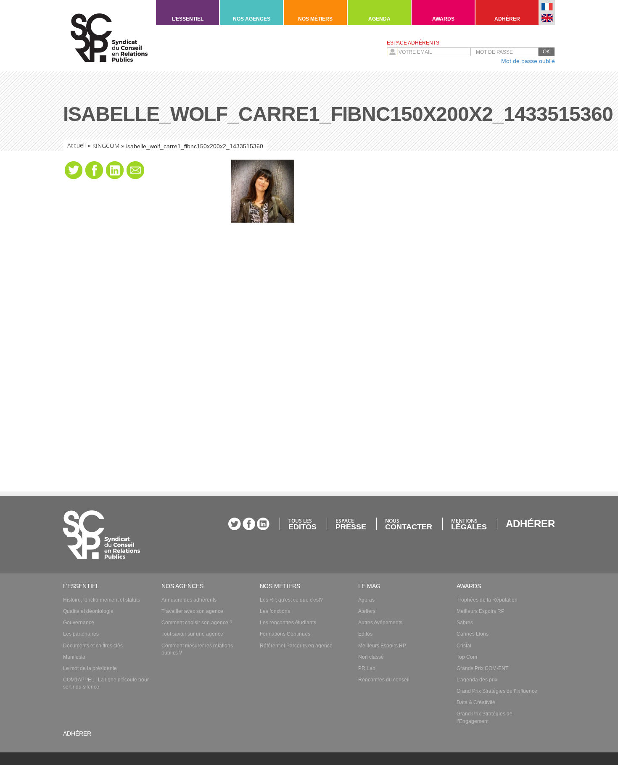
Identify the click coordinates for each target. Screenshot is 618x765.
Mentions (469, 523)
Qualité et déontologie (88, 611)
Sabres (465, 623)
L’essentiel (187, 19)
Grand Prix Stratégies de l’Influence (497, 691)
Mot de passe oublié (528, 61)
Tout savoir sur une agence (192, 634)
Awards (443, 19)
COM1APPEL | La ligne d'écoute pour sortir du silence (106, 683)
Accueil (76, 145)
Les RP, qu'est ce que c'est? (291, 600)
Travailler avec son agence (192, 611)
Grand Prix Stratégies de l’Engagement (484, 717)
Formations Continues (285, 634)
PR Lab (366, 668)
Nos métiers (315, 19)
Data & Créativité (476, 702)
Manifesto (74, 657)
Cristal (464, 646)
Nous (408, 523)
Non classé (371, 657)
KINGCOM (105, 146)
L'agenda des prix (477, 680)
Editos (365, 634)
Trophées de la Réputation (487, 600)
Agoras (366, 600)
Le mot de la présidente (90, 668)
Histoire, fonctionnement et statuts (101, 600)
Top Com (467, 657)
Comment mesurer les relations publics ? (197, 649)
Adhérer (507, 19)
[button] (547, 51)
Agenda (379, 19)
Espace (350, 523)
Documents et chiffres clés (93, 646)
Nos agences (251, 19)
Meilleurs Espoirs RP (382, 646)
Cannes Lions (473, 634)
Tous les (302, 523)
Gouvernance (78, 623)
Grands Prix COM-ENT (482, 668)
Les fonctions (275, 611)
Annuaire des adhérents (189, 600)
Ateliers (366, 611)
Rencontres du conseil (383, 680)
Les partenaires (81, 634)
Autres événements (380, 623)
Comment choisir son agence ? (196, 623)
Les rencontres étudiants (288, 623)
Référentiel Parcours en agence (296, 646)
